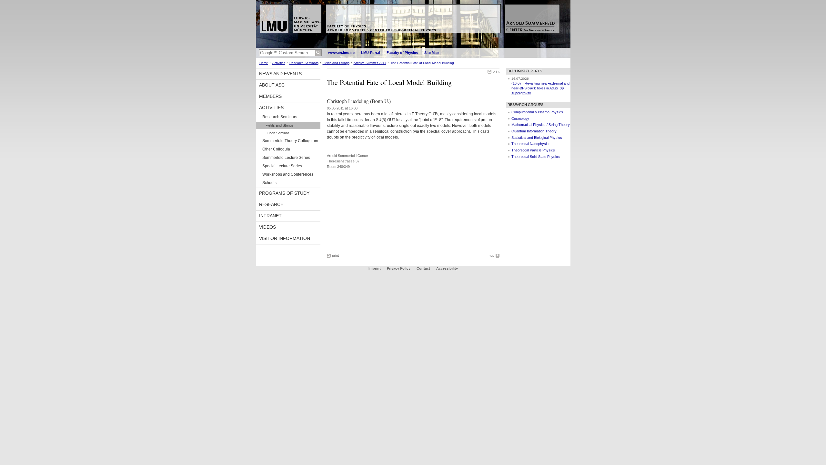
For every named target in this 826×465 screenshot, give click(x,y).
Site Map (431, 53)
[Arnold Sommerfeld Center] (413, 46)
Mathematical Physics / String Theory (540, 125)
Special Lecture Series (282, 166)
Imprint (374, 268)
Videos (267, 227)
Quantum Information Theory (534, 131)
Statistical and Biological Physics (536, 138)
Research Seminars (303, 63)
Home (263, 63)
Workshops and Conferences (287, 174)
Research (271, 204)
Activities (278, 63)
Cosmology (520, 118)
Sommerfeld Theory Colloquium (290, 141)
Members (270, 96)
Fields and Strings (336, 63)
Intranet (270, 215)
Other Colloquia (276, 149)
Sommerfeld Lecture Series (286, 157)
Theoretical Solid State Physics (535, 157)
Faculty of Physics (402, 53)
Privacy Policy (398, 268)
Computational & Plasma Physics (537, 112)
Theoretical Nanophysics (530, 144)
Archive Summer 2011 (370, 63)
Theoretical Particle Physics (533, 150)
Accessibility (447, 268)
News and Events (280, 73)
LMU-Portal (370, 53)
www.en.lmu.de (341, 53)
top (491, 255)
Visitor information (284, 238)
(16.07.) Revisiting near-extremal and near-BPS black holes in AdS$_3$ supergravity (540, 88)
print (496, 71)
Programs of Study (284, 193)
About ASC (272, 85)
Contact (423, 268)
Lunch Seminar (277, 133)
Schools (269, 183)
